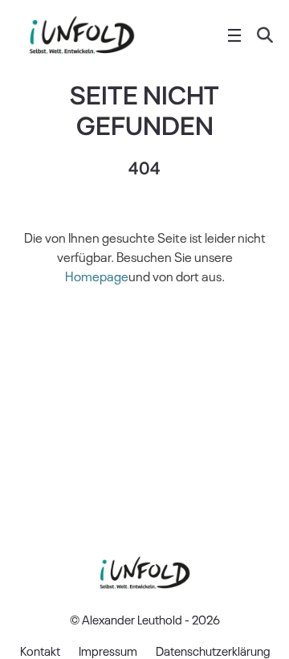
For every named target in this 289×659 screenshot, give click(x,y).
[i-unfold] (81, 35)
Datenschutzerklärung (213, 650)
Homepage (96, 275)
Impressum (108, 650)
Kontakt (40, 650)
